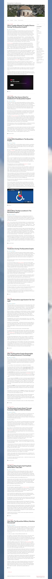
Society (9, 91)
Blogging (38, 30)
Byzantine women (10, 43)
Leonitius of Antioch (26, 487)
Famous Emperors (39, 33)
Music (37, 40)
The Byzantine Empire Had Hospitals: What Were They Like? (19, 466)
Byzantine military (28, 541)
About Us (11, 20)
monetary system (9, 429)
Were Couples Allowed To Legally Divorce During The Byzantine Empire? (20, 26)
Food (37, 34)
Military (9, 567)
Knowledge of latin (11, 332)
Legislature (38, 35)
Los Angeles (12, 150)
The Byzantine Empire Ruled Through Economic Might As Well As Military (19, 409)
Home (8, 20)
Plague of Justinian (21, 262)
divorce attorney (17, 59)
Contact (15, 20)
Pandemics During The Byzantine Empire (20, 249)
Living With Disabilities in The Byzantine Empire (20, 139)
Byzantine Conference (14, 3)
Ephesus (8, 222)
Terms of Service (20, 20)
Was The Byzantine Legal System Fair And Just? (20, 300)
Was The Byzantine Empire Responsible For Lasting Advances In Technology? (20, 354)
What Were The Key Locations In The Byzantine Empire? (19, 211)
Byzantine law (26, 163)
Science (38, 44)
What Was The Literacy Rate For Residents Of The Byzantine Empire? (19, 98)
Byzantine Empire (11, 133)
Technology (10, 402)
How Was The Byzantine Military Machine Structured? (21, 522)
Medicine (9, 205)
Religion (38, 43)
